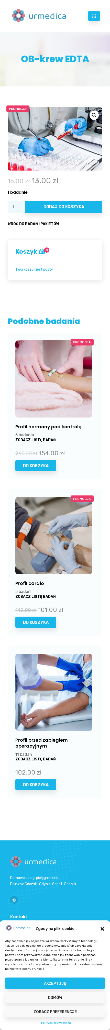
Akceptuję (55, 983)
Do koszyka (36, 465)
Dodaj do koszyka (63, 206)
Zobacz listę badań (35, 440)
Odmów (55, 997)
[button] (102, 928)
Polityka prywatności (56, 1023)
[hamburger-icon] (94, 16)
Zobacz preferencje (55, 1011)
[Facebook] (14, 900)
